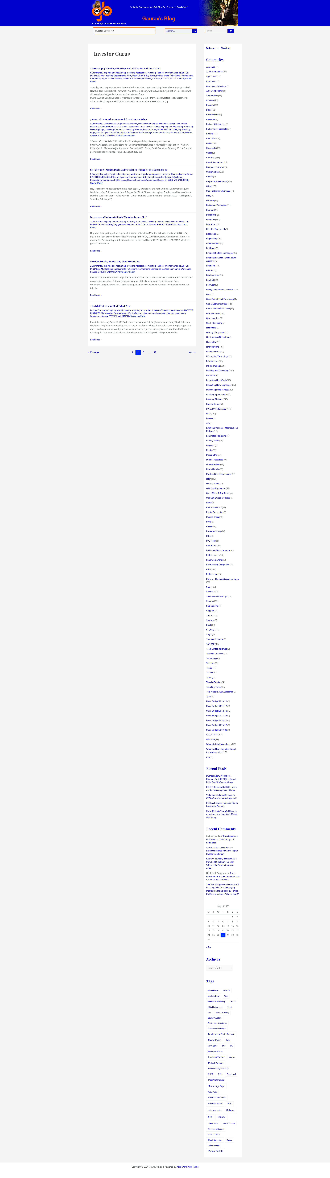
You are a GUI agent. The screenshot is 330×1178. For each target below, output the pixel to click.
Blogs (208, 110)
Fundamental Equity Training (221, 1034)
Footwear (210, 285)
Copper (209, 176)
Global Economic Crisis (110, 126)
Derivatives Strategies (148, 123)
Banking (210, 105)
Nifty (129, 76)
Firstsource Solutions (217, 1023)
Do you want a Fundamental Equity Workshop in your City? (118, 217)
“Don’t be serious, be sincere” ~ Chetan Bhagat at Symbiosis (222, 839)
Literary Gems (212, 440)
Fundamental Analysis (217, 1029)
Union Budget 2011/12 (216, 706)
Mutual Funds (212, 469)
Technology (211, 658)
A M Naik (226, 990)
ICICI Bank (212, 1046)
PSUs (208, 536)
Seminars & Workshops (133, 78)
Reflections (175, 76)
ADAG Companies (214, 72)
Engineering (211, 238)
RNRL (229, 1104)
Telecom (210, 663)
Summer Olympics (214, 639)
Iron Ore (209, 418)
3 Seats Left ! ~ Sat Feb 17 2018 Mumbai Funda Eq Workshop (118, 119)
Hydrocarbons (212, 347)
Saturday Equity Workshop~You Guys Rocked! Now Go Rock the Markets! (125, 68)
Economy (163, 123)
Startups (156, 78)
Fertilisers (210, 248)
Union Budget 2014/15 (216, 720)
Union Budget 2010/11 (216, 701)
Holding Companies (215, 332)
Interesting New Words (216, 380)
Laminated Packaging (216, 436)
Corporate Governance (127, 123)
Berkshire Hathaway (216, 1002)
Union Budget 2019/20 (216, 730)
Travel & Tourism (214, 682)
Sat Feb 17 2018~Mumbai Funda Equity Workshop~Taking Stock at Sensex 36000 (128, 169)
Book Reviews (212, 114)
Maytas (232, 1057)
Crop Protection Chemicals (218, 191)
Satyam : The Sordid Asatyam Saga (222, 579)
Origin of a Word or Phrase (218, 498)
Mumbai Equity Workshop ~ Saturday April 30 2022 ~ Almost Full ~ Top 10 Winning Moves (221, 779)
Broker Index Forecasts (216, 129)
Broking (209, 134)
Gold (228, 1040)
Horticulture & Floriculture (217, 337)
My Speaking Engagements (113, 76)
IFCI (223, 1046)
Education (210, 224)
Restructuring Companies (150, 132)
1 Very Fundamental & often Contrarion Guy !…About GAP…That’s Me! (223, 876)
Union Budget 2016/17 (216, 725)
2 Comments (96, 174)
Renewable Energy (214, 560)
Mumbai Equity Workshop (218, 1069)
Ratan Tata (212, 1092)
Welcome (210, 48)
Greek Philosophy (214, 323)
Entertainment (212, 243)
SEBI (208, 587)
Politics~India (162, 76)
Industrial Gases (213, 351)
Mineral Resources (214, 460)
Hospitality (211, 342)
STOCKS (165, 78)
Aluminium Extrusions (216, 86)
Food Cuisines (212, 275)
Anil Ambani (213, 996)
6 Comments (96, 73)
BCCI (226, 996)
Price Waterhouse (216, 1080)
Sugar (209, 634)
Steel (208, 625)
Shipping (210, 610)
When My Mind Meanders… (218, 744)
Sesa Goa (213, 1123)
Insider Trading (153, 126)
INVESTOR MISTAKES (167, 129)
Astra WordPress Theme (188, 1167)
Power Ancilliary (213, 531)
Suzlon (229, 1140)
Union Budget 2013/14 (216, 715)
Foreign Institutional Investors (219, 289)
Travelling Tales (213, 687)
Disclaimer (226, 48)
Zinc (208, 757)
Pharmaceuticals (214, 507)
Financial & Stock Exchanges (219, 253)
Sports (209, 615)
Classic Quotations (214, 162)
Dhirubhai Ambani (215, 1007)
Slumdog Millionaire (216, 1129)
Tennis (209, 668)
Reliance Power (215, 1103)
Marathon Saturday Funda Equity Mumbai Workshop (115, 261)
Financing (210, 266)
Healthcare (211, 328)
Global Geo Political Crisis (133, 126)
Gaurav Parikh (214, 1040)
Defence (210, 200)
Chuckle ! (210, 157)
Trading (209, 677)
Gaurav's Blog (158, 18)
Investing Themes (155, 73)
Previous (93, 352)
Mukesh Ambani (215, 1063)
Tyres (208, 696)
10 (155, 352)
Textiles (209, 673)
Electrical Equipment (215, 229)
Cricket (209, 186)
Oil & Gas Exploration (215, 488)
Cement (209, 143)
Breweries (210, 119)
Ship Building (212, 606)
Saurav (209, 859)
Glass (208, 294)
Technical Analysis (214, 653)
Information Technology (217, 356)
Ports (208, 522)
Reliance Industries (216, 1097)
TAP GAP (210, 644)
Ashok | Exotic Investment (218, 847)
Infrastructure (212, 361)
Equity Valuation (214, 1018)
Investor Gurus (171, 73)
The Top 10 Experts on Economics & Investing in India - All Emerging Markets (222, 887)
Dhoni (229, 1007)
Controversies (110, 123)
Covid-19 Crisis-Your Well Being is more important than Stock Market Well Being (221, 814)
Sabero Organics (214, 1110)
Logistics (210, 445)
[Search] (194, 31)
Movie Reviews (213, 464)
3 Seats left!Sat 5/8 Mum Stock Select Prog (110, 306)
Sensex (148, 78)
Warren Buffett (215, 1151)
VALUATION (175, 78)
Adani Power (213, 990)
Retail (208, 569)
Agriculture (211, 76)
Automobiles (212, 95)
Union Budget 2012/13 (216, 711)
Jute (208, 423)
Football (210, 280)
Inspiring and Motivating (115, 73)
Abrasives (210, 67)
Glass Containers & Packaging (220, 299)
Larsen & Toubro (216, 1057)
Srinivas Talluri (214, 1134)
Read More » (96, 108)
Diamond (210, 210)
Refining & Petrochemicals (218, 550)
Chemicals (211, 148)
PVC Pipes (211, 541)
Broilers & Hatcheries (215, 124)
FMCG (209, 270)
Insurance (210, 375)
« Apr (208, 947)
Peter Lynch (231, 1074)
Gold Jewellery (213, 318)
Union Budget (213, 1145)
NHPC (210, 1074)
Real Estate (211, 545)
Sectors (118, 78)
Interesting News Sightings (218, 385)
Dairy (208, 196)
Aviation (210, 100)
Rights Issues (108, 78)
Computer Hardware (215, 167)
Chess (209, 153)
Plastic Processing (214, 512)
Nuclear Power (212, 483)
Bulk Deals (211, 138)
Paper (209, 502)
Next (192, 352)
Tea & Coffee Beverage (216, 649)
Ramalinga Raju (216, 1086)
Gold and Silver (213, 313)
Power (209, 526)
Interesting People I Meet (217, 390)
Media (209, 450)
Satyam (230, 1110)
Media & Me (211, 455)
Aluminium (211, 81)
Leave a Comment (98, 310)
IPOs (113, 177)
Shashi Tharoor (229, 1123)
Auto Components (214, 91)
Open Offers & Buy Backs (143, 76)
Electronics (211, 234)
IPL (231, 1046)
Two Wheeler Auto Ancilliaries (219, 692)
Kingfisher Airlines (215, 1051)
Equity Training (222, 1012)
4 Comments (96, 123)
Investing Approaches (136, 73)
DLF (209, 1012)
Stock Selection (215, 1140)
